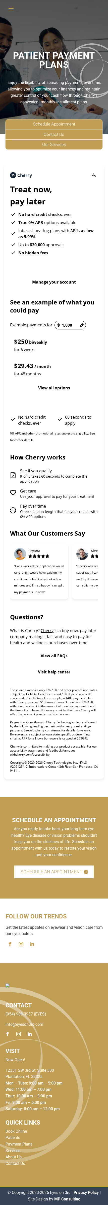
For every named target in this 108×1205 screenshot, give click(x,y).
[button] (54, 344)
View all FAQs (54, 656)
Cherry (47, 630)
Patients (13, 1137)
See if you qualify (54, 266)
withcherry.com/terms (45, 730)
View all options (54, 388)
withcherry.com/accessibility (29, 754)
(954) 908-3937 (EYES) (26, 1014)
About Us (14, 1157)
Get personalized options (54, 404)
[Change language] (94, 175)
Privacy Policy (86, 1192)
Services (13, 1150)
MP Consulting (67, 1199)
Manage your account (54, 282)
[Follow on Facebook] (10, 944)
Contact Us (54, 134)
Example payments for (31, 325)
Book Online (16, 1131)
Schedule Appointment (54, 124)
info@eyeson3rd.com (24, 1024)
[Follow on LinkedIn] (32, 944)
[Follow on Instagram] (21, 944)
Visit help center (54, 672)
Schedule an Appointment (51, 871)
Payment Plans (19, 1144)
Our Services (54, 144)
